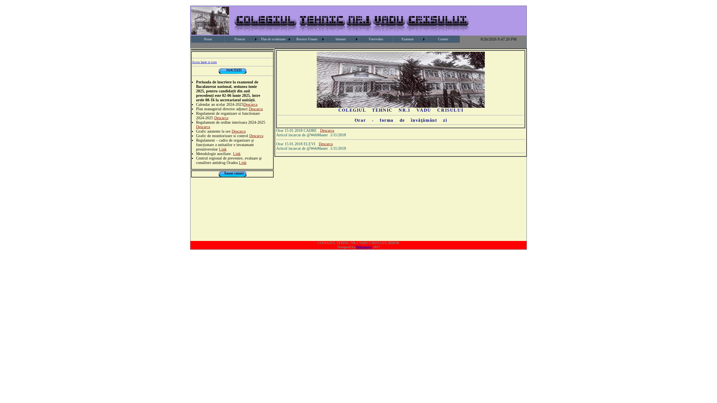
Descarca (250, 104)
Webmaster (364, 247)
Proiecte (239, 39)
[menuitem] (208, 39)
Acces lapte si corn (204, 62)
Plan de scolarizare (273, 39)
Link (223, 149)
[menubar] (325, 39)
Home (208, 39)
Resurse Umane (306, 39)
